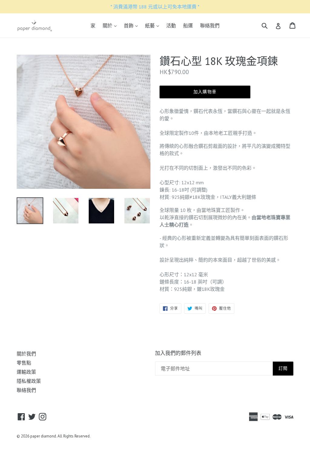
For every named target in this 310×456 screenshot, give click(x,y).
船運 (188, 25)
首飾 (132, 25)
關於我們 (26, 354)
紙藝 (153, 25)
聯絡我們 (209, 25)
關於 (111, 25)
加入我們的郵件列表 (178, 353)
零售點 (24, 363)
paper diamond (43, 436)
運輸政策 (26, 372)
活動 (171, 25)
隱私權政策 (29, 381)
